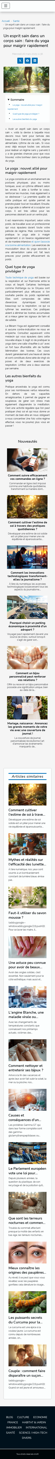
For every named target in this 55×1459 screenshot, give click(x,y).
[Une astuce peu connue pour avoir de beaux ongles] (27, 947)
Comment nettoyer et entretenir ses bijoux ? (26, 1067)
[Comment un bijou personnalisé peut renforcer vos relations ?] (27, 657)
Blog (9, 1417)
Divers (26, 1438)
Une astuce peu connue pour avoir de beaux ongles (27, 967)
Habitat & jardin (34, 1422)
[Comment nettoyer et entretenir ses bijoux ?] (27, 1050)
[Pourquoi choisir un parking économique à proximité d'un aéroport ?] (27, 607)
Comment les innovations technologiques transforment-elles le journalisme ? (28, 576)
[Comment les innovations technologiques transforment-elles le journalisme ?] (27, 557)
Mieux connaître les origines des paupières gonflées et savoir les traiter (26, 1275)
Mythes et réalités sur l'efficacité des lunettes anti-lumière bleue (27, 864)
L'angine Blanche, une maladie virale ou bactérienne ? (26, 1017)
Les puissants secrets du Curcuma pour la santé (25, 1322)
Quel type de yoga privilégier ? (26, 114)
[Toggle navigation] (6, 6)
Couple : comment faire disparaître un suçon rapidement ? (27, 1375)
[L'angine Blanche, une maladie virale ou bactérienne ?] (27, 996)
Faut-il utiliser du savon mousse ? (27, 915)
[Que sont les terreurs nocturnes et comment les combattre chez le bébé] (27, 1202)
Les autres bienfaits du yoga (25, 119)
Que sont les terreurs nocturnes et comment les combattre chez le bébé (26, 1225)
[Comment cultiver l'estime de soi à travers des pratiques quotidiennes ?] (27, 506)
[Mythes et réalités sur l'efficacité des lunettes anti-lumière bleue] (27, 844)
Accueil (6, 21)
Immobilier (14, 1427)
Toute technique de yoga (19, 277)
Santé (16, 21)
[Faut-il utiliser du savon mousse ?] (27, 897)
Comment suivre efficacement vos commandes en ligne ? (27, 477)
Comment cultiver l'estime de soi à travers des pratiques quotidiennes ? (27, 526)
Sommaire (17, 99)
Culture (23, 1417)
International (36, 1427)
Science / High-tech (33, 1433)
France (12, 1422)
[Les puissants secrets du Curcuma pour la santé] (27, 1302)
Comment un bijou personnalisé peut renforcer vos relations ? (27, 676)
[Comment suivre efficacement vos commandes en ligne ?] (27, 460)
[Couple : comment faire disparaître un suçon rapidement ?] (27, 1355)
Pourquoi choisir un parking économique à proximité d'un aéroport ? (28, 626)
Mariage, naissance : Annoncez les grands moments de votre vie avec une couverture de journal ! (27, 729)
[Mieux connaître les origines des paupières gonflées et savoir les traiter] (27, 1252)
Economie (40, 1417)
